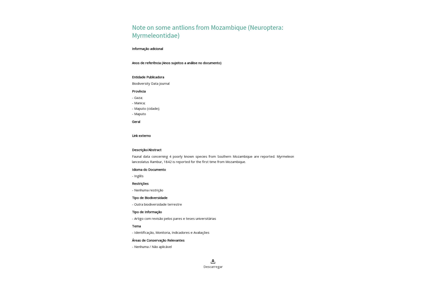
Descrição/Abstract (147, 149)
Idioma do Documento (149, 169)
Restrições (140, 183)
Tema (136, 226)
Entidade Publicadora (148, 77)
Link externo (141, 135)
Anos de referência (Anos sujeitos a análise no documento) (176, 63)
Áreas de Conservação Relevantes (158, 240)
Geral (136, 121)
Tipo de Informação (147, 212)
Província (139, 91)
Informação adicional (147, 48)
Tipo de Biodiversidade (150, 197)
